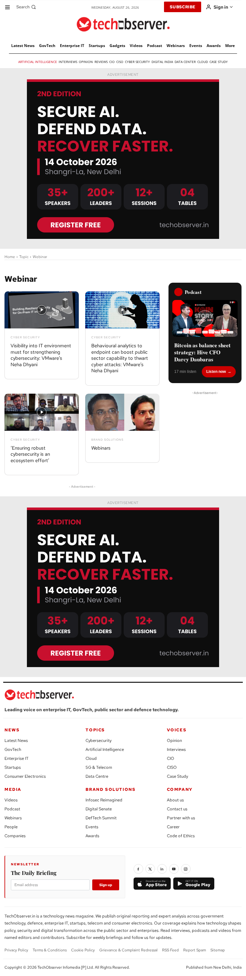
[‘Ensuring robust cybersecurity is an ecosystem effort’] (41, 412)
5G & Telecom (99, 767)
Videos (11, 800)
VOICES (177, 730)
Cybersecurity (98, 740)
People (11, 827)
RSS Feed (170, 950)
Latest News (16, 740)
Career (173, 827)
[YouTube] (174, 869)
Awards (92, 835)
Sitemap (217, 950)
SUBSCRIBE (183, 7)
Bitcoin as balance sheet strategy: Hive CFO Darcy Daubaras (202, 352)
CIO (170, 758)
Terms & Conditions (50, 950)
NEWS (12, 730)
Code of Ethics (181, 835)
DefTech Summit (101, 818)
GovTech (12, 749)
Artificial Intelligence (105, 749)
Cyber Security (25, 337)
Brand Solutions (107, 439)
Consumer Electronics (25, 776)
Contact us (177, 809)
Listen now (216, 371)
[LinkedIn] (162, 869)
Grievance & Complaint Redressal (128, 950)
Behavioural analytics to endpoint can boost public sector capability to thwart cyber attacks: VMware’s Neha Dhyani (119, 358)
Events (92, 827)
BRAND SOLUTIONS (110, 789)
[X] (150, 869)
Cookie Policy (83, 950)
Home (9, 256)
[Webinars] (122, 412)
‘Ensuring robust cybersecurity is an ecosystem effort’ (30, 454)
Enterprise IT (16, 758)
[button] (26, 7)
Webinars (101, 448)
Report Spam (194, 950)
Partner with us (181, 818)
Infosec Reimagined (104, 800)
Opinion (174, 740)
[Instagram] (186, 869)
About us (175, 800)
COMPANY (180, 789)
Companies (15, 835)
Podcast (12, 809)
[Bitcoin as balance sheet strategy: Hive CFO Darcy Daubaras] (205, 318)
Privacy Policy (16, 950)
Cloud (91, 758)
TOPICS (95, 730)
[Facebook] (138, 869)
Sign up (105, 885)
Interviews (176, 749)
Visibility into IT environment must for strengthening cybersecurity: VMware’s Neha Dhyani (41, 355)
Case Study (177, 776)
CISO (172, 767)
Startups (12, 767)
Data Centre (97, 776)
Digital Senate (99, 809)
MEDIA (12, 789)
